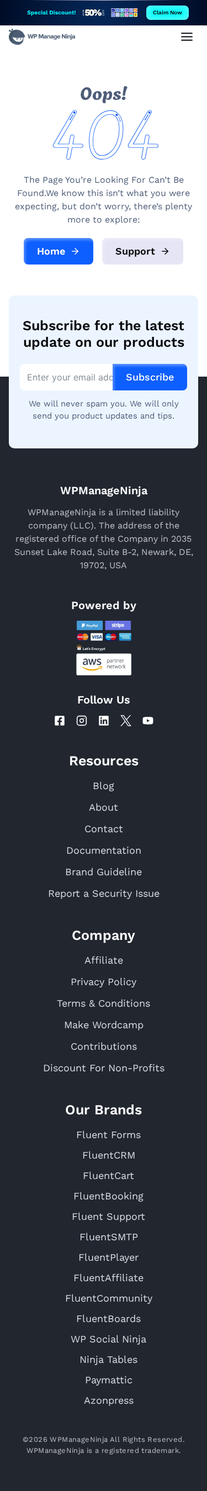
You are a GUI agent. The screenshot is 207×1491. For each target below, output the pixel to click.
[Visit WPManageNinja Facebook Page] (59, 720)
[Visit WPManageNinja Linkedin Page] (103, 720)
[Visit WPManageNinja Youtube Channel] (147, 720)
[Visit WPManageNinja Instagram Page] (81, 720)
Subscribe (150, 377)
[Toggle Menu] (187, 36)
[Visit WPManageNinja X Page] (125, 720)
